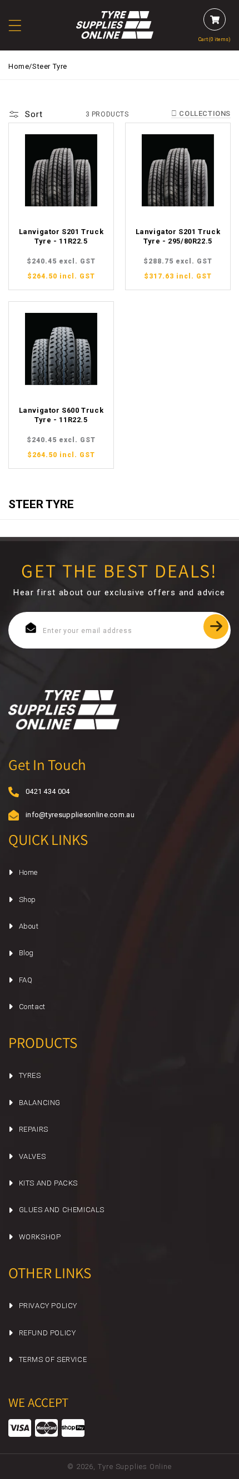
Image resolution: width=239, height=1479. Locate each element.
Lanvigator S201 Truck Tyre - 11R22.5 (61, 236)
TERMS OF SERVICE (53, 1359)
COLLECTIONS (204, 113)
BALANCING (40, 1102)
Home (18, 66)
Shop (27, 899)
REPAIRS (33, 1129)
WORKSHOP (40, 1237)
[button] (21, 25)
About (29, 926)
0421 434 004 (48, 791)
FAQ (26, 980)
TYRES (30, 1075)
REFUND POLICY (47, 1333)
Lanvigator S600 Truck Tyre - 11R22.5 (61, 415)
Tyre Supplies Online (135, 1466)
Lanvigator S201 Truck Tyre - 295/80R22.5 (178, 236)
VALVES (32, 1156)
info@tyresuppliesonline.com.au (73, 815)
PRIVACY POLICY (48, 1305)
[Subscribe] (215, 626)
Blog (26, 953)
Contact (32, 1006)
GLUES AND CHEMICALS (61, 1210)
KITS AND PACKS (48, 1183)
